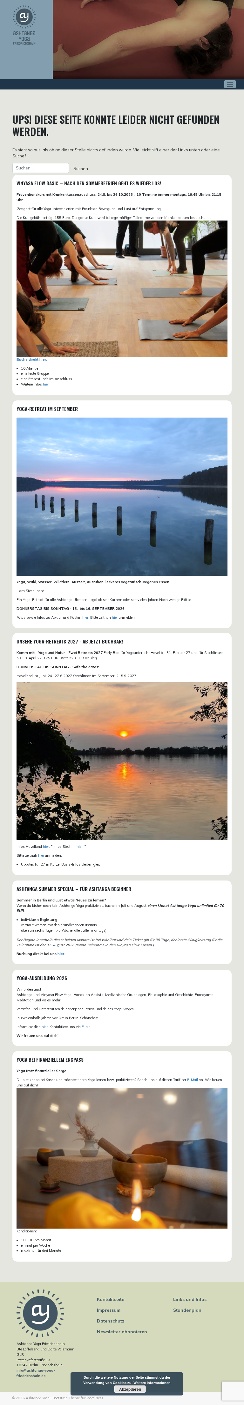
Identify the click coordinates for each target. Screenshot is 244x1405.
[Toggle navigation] (230, 84)
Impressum (108, 1310)
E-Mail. (87, 1027)
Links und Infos (190, 1299)
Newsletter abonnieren (122, 1332)
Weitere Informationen (152, 1382)
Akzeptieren (130, 1389)
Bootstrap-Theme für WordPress (77, 1398)
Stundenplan (187, 1310)
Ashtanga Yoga (38, 1398)
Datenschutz (111, 1321)
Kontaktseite (110, 1299)
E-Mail (192, 1080)
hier (46, 384)
